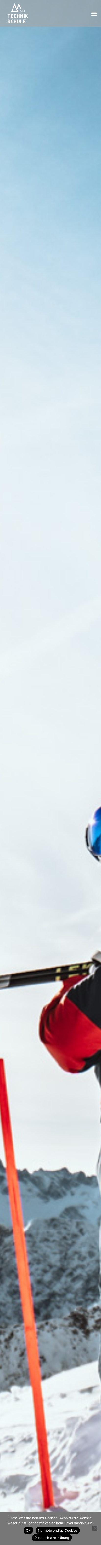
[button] (94, 13)
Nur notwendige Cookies (58, 1530)
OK (28, 1530)
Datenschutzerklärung (51, 1538)
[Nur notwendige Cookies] (94, 1528)
